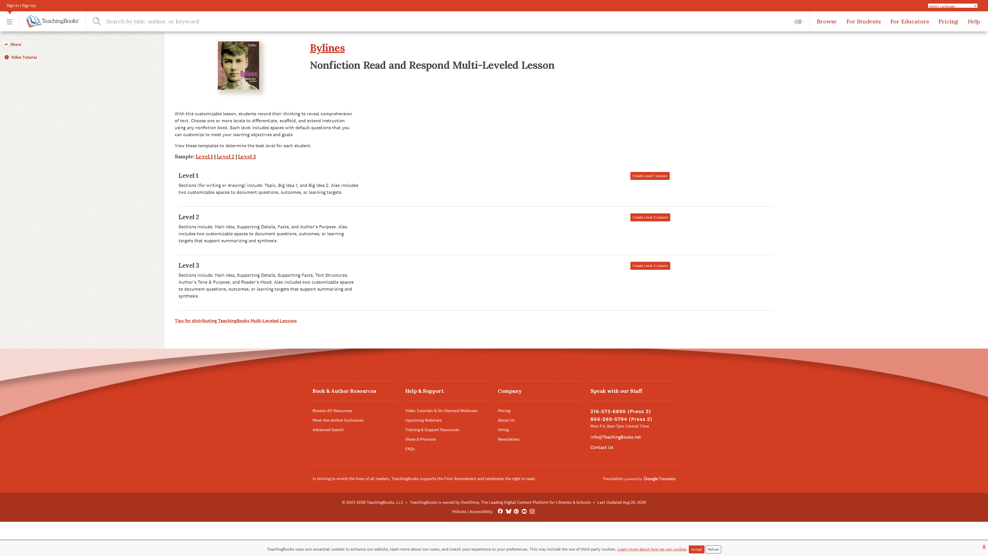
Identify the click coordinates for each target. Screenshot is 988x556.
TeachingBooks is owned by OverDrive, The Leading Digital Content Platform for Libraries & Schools (500, 502)
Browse (827, 21)
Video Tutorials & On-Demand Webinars (441, 410)
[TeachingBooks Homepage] (49, 21)
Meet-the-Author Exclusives (338, 420)
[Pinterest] (516, 511)
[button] (9, 21)
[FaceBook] (500, 511)
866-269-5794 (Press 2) (621, 419)
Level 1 (204, 156)
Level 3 (247, 156)
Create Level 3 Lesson (650, 265)
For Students (863, 21)
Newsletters (509, 439)
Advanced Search (328, 429)
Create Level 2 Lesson (650, 217)
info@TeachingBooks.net (615, 437)
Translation (613, 478)
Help (974, 21)
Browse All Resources (332, 410)
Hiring (503, 429)
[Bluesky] (508, 511)
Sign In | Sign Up (21, 5)
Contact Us (601, 447)
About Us (506, 420)
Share (15, 44)
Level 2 (225, 156)
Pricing (948, 21)
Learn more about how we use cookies (652, 549)
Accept (696, 549)
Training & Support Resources (432, 429)
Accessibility (481, 511)
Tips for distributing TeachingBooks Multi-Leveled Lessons (236, 321)
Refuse (713, 549)
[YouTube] (524, 511)
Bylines (327, 47)
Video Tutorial (23, 57)
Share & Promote (420, 439)
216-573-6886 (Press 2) (620, 411)
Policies (459, 511)
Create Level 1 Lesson (650, 175)
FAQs (410, 448)
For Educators (909, 21)
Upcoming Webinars (423, 420)
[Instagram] (532, 511)
